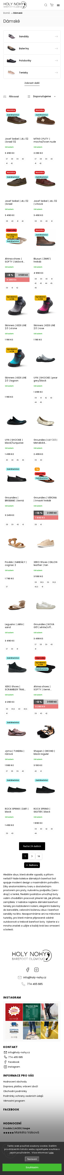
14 (39, 856)
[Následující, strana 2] (32, 856)
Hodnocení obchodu (15, 1081)
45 (51, 283)
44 (46, 283)
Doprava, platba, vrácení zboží (20, 1086)
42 (12, 163)
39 (17, 159)
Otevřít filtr (11, 96)
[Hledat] (45, 4)
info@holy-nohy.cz (34, 977)
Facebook (27, 969)
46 (36, 288)
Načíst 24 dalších (32, 846)
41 (7, 163)
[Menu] (58, 5)
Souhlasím (32, 1167)
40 (23, 159)
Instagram (36, 969)
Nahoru (33, 865)
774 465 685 (35, 984)
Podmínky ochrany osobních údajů (23, 1096)
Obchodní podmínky (15, 1091)
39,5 (54, 582)
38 (12, 159)
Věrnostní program (14, 1100)
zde (51, 1152)
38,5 (42, 582)
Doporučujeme (42, 96)
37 (7, 159)
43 (41, 283)
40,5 (36, 587)
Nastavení (32, 1159)
